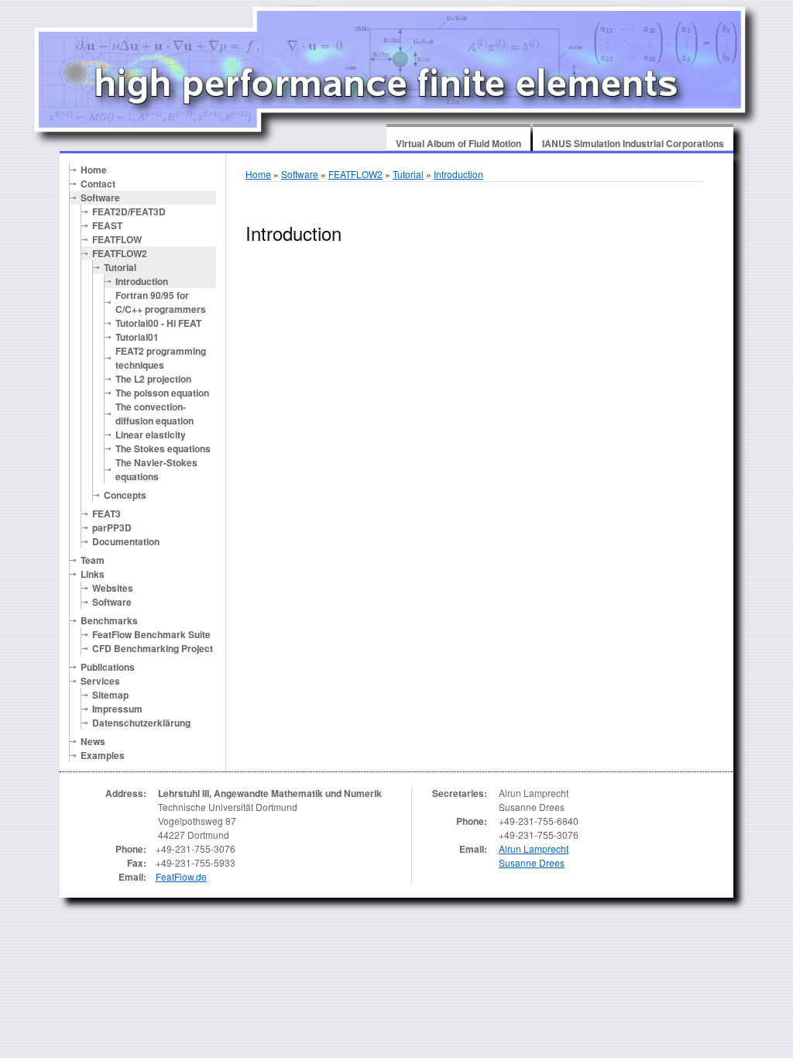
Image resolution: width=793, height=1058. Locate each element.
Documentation (126, 541)
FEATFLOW (117, 239)
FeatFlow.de (181, 876)
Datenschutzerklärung (141, 723)
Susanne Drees (532, 862)
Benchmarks (109, 620)
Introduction (141, 281)
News (93, 741)
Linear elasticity (150, 434)
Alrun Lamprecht (533, 848)
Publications (108, 667)
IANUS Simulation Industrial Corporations (633, 143)
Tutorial (120, 267)
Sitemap (110, 695)
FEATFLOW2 (119, 253)
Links (93, 574)
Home (94, 170)
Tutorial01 (137, 337)
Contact (98, 184)
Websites (112, 588)
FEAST (107, 225)
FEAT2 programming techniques (160, 358)
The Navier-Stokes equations (156, 469)
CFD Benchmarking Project (152, 648)
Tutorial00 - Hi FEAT (158, 323)
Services (100, 681)
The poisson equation (162, 393)
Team (93, 560)
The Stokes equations (163, 448)
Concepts (125, 495)
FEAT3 (106, 513)
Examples (103, 755)
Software (100, 197)
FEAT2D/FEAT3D (129, 211)
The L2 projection (153, 379)
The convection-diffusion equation (154, 414)
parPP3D (112, 527)
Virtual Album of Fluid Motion (458, 143)
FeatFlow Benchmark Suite (151, 634)
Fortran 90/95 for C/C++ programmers (160, 302)
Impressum (117, 709)
